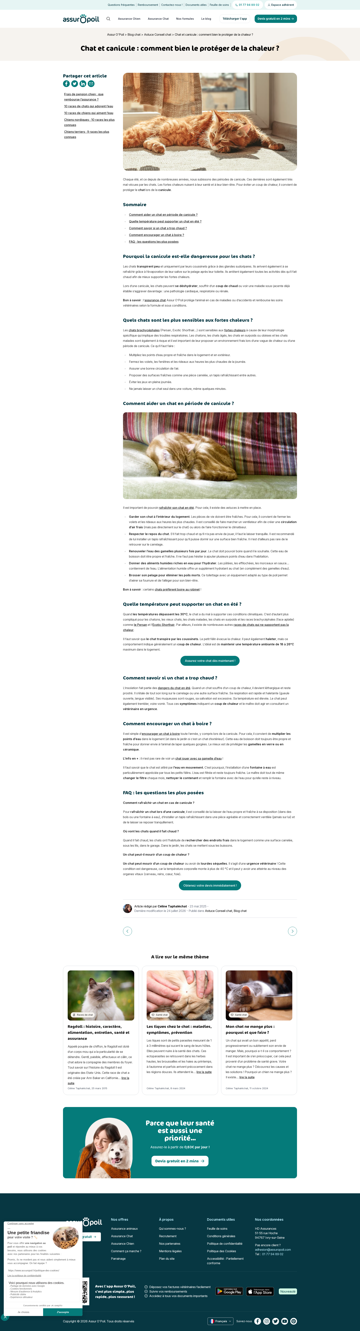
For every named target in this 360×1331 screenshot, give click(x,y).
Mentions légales (170, 1251)
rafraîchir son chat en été (176, 508)
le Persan (140, 625)
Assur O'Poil (115, 34)
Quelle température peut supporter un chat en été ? (165, 221)
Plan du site (167, 1258)
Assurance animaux (124, 1228)
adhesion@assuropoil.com (273, 1249)
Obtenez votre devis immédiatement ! (210, 885)
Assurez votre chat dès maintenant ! (210, 661)
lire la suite (204, 1072)
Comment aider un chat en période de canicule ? (163, 214)
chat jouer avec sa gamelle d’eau (198, 758)
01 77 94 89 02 (272, 1254)
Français (221, 1321)
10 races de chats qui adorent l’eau (88, 106)
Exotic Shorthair (163, 625)
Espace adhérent (282, 4)
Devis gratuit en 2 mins (177, 1160)
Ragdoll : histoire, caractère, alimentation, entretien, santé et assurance (98, 1032)
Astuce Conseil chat (157, 34)
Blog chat (134, 34)
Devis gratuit (82, 1237)
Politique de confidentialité (224, 1243)
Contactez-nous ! (171, 4)
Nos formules (185, 18)
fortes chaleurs (234, 330)
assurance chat (155, 300)
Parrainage (118, 1258)
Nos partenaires (169, 1243)
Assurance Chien (129, 18)
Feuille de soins (219, 4)
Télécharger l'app (235, 19)
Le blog (206, 18)
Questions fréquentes (121, 4)
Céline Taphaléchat (172, 906)
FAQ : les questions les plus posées (153, 242)
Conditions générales (221, 1236)
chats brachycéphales (144, 330)
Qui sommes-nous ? (172, 1228)
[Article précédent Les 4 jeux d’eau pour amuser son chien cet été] (127, 931)
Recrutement (167, 1236)
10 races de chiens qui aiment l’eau (88, 113)
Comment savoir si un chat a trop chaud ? (158, 228)
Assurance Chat (158, 18)
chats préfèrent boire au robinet (177, 589)
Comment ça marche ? (126, 1251)
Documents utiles (196, 4)
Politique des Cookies (221, 1251)
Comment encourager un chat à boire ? (156, 235)
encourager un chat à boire (161, 734)
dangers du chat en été (174, 688)
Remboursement (148, 4)
